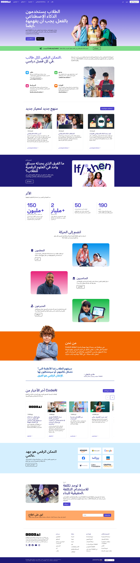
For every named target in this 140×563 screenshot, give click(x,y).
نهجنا (72, 539)
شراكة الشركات (89, 541)
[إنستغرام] (39, 545)
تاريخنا (72, 536)
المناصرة (30, 1)
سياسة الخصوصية (106, 536)
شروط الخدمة (105, 548)
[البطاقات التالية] (112, 397)
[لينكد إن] (29, 545)
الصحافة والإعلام (75, 549)
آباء (48, 1)
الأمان (103, 546)
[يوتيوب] (36, 545)
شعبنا (72, 541)
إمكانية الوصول (105, 539)
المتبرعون (58, 546)
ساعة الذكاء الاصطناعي (41, 1)
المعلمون (15, 1)
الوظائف (73, 552)
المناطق (23, 1)
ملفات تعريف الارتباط (107, 551)
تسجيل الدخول (134, 1)
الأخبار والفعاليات (75, 546)
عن (123, 1)
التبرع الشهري (89, 539)
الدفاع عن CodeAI (90, 546)
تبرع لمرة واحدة (89, 536)
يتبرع (127, 1)
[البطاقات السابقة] (108, 397)
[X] (26, 545)
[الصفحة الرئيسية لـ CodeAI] (6, 2)
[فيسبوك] (33, 545)
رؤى (72, 544)
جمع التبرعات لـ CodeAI (92, 544)
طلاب (52, 1)
